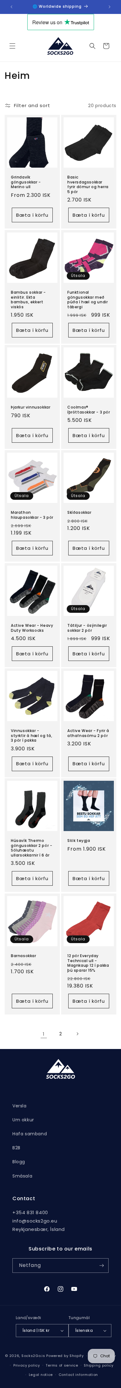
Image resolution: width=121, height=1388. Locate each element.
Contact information (78, 1374)
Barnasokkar (23, 955)
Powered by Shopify (65, 1355)
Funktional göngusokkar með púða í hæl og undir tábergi (87, 299)
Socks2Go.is (33, 1355)
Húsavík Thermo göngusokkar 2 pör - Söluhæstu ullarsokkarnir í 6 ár (31, 847)
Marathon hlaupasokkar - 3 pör (32, 515)
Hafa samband (29, 1134)
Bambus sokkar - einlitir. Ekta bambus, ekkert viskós (28, 299)
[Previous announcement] (11, 7)
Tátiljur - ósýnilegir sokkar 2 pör (87, 628)
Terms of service (62, 1365)
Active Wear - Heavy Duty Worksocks (32, 628)
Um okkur (23, 1120)
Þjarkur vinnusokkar (30, 407)
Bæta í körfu (32, 215)
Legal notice (41, 1374)
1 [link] (44, 1034)
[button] (12, 46)
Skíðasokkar (79, 512)
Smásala (22, 1176)
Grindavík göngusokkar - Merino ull (26, 182)
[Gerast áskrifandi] (101, 1265)
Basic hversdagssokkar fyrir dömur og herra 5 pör (88, 184)
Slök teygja (78, 840)
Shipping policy (99, 1365)
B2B (16, 1148)
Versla (19, 1106)
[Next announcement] (109, 7)
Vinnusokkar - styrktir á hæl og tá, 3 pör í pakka (31, 735)
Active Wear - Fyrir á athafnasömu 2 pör (88, 733)
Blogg (18, 1162)
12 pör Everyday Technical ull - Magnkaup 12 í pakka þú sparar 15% (88, 963)
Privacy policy (26, 1365)
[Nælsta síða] (77, 1034)
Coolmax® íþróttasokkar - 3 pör (88, 409)
